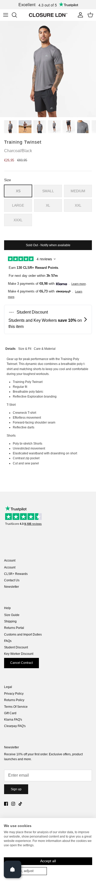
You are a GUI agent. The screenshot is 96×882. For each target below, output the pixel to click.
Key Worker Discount (18, 654)
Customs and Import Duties (23, 634)
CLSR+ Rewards (16, 574)
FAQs (8, 641)
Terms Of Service (16, 707)
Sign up (16, 789)
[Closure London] (48, 15)
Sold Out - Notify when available (48, 245)
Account (9, 567)
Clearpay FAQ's (15, 726)
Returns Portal (14, 628)
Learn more (78, 283)
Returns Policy (14, 700)
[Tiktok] (20, 804)
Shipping (10, 621)
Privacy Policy (14, 693)
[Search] (17, 15)
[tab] (10, 348)
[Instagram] (13, 804)
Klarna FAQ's (13, 719)
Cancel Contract (21, 663)
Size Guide (11, 615)
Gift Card (10, 713)
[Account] (79, 15)
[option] (48, 69)
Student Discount (16, 647)
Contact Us (11, 580)
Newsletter (11, 587)
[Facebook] (6, 804)
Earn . (34, 268)
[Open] (12, 869)
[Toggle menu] (5, 15)
